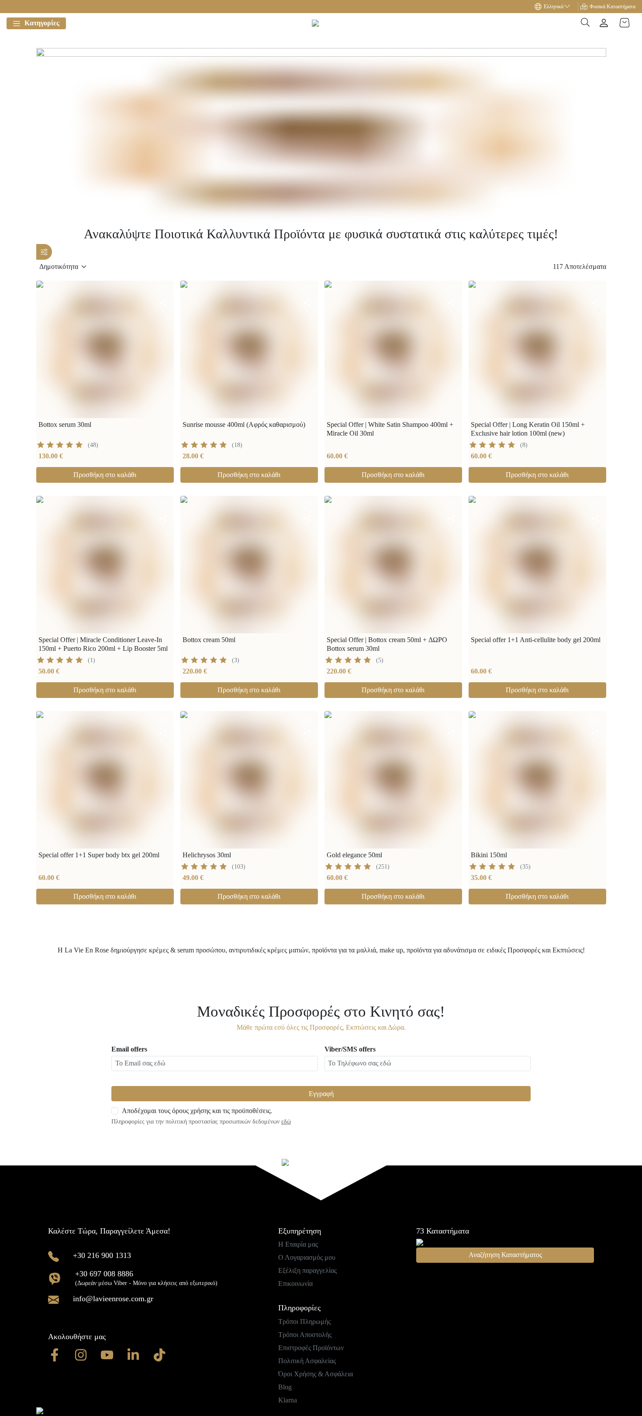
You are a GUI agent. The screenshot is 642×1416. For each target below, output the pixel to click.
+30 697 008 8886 (104, 1273)
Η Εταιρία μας (298, 1244)
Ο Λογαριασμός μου (306, 1257)
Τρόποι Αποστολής (304, 1334)
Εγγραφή (321, 1093)
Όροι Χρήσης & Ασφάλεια (315, 1374)
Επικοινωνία (295, 1283)
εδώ (286, 1121)
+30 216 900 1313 (102, 1255)
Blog (285, 1387)
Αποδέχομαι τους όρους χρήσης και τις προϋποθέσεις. (197, 1110)
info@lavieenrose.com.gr (113, 1298)
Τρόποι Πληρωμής (304, 1321)
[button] (556, 6)
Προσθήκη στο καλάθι (104, 474)
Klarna (287, 1400)
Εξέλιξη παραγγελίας (307, 1270)
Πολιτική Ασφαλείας (307, 1360)
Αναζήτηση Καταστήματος (505, 1254)
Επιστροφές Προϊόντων (311, 1347)
